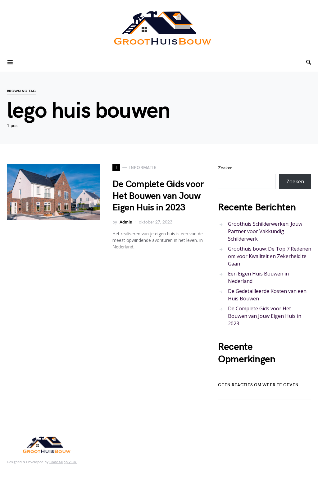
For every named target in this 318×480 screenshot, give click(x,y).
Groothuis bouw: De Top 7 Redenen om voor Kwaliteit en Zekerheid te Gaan (269, 256)
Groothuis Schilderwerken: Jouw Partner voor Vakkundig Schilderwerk (265, 231)
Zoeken (225, 168)
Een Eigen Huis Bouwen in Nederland (258, 277)
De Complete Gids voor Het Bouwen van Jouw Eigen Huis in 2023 (158, 196)
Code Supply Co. (63, 462)
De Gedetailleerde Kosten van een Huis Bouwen (267, 295)
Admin (126, 222)
